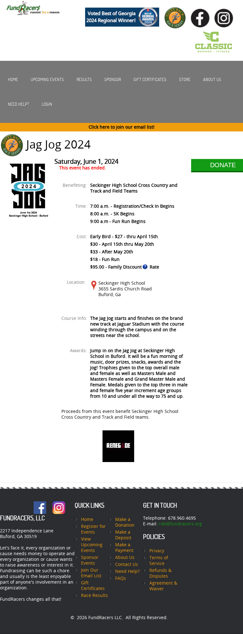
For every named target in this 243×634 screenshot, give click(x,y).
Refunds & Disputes (160, 573)
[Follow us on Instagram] (225, 7)
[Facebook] (40, 504)
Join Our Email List (91, 573)
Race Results (94, 595)
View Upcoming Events (92, 544)
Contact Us (126, 564)
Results (84, 79)
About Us (212, 79)
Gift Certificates (150, 79)
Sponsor (112, 79)
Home (13, 79)
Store (184, 79)
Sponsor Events (89, 560)
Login (47, 104)
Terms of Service (158, 560)
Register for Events (93, 529)
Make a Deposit (123, 535)
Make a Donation (124, 522)
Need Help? (18, 104)
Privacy (156, 551)
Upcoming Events (47, 79)
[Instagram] (59, 504)
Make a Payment (124, 547)
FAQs (120, 578)
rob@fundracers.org (180, 524)
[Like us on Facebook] (202, 7)
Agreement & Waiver (163, 586)
